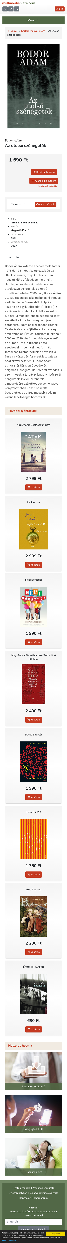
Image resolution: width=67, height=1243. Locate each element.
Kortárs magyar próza (33, 31)
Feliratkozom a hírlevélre (33, 1229)
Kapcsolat (25, 1198)
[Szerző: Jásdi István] (33, 529)
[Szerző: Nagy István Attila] (33, 993)
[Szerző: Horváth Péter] (33, 916)
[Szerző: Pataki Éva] (33, 451)
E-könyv (12, 31)
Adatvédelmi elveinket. (10, 1240)
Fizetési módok (21, 1188)
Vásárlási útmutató (43, 1188)
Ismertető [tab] (13, 257)
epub (41, 204)
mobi (52, 204)
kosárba (35, 487)
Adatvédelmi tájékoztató (44, 1193)
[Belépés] (5, 8)
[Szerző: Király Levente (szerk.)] (33, 839)
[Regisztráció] (10, 8)
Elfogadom (56, 1233)
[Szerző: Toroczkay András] (33, 761)
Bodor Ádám (13, 140)
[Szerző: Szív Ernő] (33, 684)
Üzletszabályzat (18, 1193)
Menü (31, 20)
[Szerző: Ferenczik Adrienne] (33, 606)
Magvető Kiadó (20, 230)
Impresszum (41, 1198)
